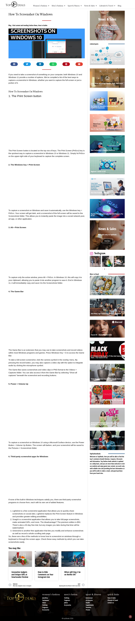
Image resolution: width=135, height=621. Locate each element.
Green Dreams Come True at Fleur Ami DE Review (106, 379)
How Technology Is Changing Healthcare (103, 150)
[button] (14, 64)
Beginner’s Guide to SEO (98, 171)
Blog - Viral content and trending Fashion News (22, 25)
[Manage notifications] (130, 616)
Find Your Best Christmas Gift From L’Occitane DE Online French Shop (106, 291)
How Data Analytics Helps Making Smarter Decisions (107, 193)
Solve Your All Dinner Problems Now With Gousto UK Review (107, 401)
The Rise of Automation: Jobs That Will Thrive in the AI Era (107, 215)
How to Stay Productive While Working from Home (106, 129)
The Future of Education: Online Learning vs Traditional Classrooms (104, 107)
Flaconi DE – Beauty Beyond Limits (101, 335)
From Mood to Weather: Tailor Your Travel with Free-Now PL (107, 446)
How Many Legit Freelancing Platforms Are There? (106, 313)
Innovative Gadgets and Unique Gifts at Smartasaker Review (19, 574)
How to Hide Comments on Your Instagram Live (45, 574)
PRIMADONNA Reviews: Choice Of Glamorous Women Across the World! (105, 424)
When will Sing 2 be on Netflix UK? (72, 573)
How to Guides (42, 25)
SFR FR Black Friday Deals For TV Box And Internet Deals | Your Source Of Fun (106, 357)
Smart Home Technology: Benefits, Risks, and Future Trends (107, 84)
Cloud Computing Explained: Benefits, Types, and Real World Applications (106, 61)
